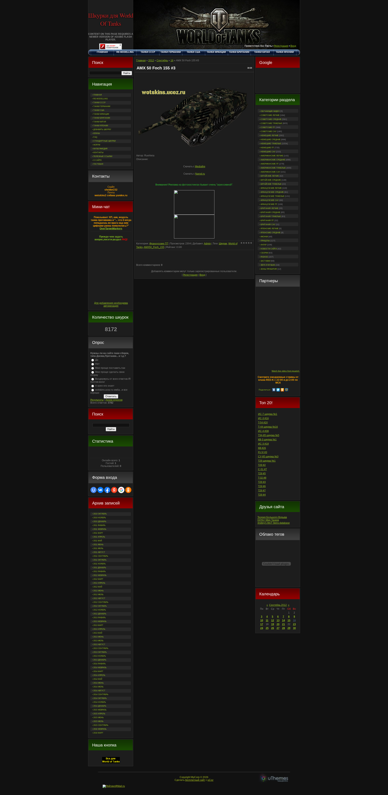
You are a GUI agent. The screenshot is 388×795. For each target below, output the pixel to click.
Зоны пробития (269, 269)
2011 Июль (98, 548)
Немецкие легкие (269, 136)
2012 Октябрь (100, 606)
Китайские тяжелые (271, 184)
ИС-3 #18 (263, 443)
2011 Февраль (99, 529)
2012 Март (98, 579)
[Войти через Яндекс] (114, 490)
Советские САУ (268, 131)
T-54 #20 (263, 422)
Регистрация (281, 46)
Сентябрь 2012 (278, 605)
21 (283, 624)
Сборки (264, 253)
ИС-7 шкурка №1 (267, 414)
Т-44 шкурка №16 (268, 426)
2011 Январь (99, 525)
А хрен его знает (104, 385)
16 (294, 620)
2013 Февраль (99, 621)
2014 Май (97, 679)
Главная (141, 60)
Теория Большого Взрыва (272, 517)
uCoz (210, 780)
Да (96, 359)
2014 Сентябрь (100, 694)
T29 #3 (262, 482)
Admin (207, 243)
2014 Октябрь (100, 698)
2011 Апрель (99, 537)
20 (278, 624)
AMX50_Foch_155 (154, 247)
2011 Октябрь (99, 560)
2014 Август (99, 691)
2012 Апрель (99, 583)
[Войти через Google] (121, 490)
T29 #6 (262, 486)
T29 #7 (262, 490)
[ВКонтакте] (274, 389)
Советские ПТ (268, 127)
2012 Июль (98, 595)
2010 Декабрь (99, 521)
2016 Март (98, 733)
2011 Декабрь (99, 568)
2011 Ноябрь (99, 564)
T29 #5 (262, 473)
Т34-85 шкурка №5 (268, 435)
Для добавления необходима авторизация (111, 304)
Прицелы (265, 241)
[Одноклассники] (282, 389)
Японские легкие (269, 229)
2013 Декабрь (99, 660)
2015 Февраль (99, 710)
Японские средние (270, 233)
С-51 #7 (262, 469)
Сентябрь (162, 60)
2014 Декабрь (99, 706)
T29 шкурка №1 (267, 460)
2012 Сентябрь (100, 602)
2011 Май (97, 541)
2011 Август (99, 552)
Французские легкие (271, 188)
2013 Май (97, 633)
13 (278, 620)
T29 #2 (262, 465)
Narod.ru (200, 173)
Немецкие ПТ (267, 148)
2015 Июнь (98, 718)
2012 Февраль (99, 575)
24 (261, 628)
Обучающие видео (270, 111)
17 (261, 624)
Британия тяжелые (271, 216)
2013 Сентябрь (100, 648)
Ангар (264, 245)
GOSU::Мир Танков (268, 520)
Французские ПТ (269, 204)
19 (272, 624)
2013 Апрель (99, 629)
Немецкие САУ (268, 152)
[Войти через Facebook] (107, 490)
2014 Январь (99, 664)
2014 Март (98, 671)
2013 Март (98, 625)
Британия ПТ (267, 220)
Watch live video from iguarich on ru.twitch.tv (292, 371)
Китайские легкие (270, 176)
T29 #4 (262, 494)
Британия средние (270, 212)
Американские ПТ (270, 164)
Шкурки (223, 243)
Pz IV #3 (262, 452)
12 (272, 620)
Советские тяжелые (271, 123)
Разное (264, 257)
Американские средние (273, 160)
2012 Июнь (98, 591)
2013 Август (99, 644)
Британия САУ (268, 225)
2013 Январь (99, 618)
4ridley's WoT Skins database (273, 523)
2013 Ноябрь (99, 656)
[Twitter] (278, 389)
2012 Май (97, 587)
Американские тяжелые (273, 168)
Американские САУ (270, 172)
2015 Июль (98, 721)
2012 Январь (99, 571)
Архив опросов (113, 400)
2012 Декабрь (99, 614)
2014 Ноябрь (99, 702)
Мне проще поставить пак (110, 368)
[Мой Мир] (287, 389)
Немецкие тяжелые (271, 144)
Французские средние (272, 192)
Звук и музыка (268, 265)
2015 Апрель (99, 714)
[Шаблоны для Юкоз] (274, 778)
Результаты (97, 400)
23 (294, 624)
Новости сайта (269, 249)
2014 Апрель (99, 675)
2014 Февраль (99, 668)
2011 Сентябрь (100, 556)
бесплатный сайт (195, 780)
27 (278, 628)
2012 (151, 60)
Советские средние (271, 119)
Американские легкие (272, 156)
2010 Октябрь (100, 514)
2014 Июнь (98, 683)
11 (267, 620)
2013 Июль (98, 641)
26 (272, 628)
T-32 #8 (262, 477)
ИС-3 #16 (263, 418)
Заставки (265, 261)
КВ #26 (262, 448)
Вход (293, 46)
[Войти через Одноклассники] (128, 490)
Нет (97, 364)
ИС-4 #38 (263, 431)
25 (267, 628)
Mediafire (200, 166)
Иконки (264, 237)
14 (283, 620)
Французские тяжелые (272, 196)
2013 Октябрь (100, 652)
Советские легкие (270, 115)
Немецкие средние (270, 140)
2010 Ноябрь (99, 518)
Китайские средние (271, 180)
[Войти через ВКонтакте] (100, 490)
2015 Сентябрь (100, 725)
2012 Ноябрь (99, 610)
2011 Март (98, 533)
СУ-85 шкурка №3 (268, 456)
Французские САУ (270, 200)
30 (294, 628)
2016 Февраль (99, 729)
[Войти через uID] (94, 490)
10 (261, 620)
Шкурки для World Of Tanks (110, 19)
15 (289, 620)
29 (289, 628)
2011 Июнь (98, 545)
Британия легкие (269, 208)
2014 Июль (98, 687)
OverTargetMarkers (111, 228)
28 (283, 628)
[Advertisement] (277, 81)
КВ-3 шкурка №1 (267, 439)
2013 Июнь (98, 637)
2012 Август (99, 598)
